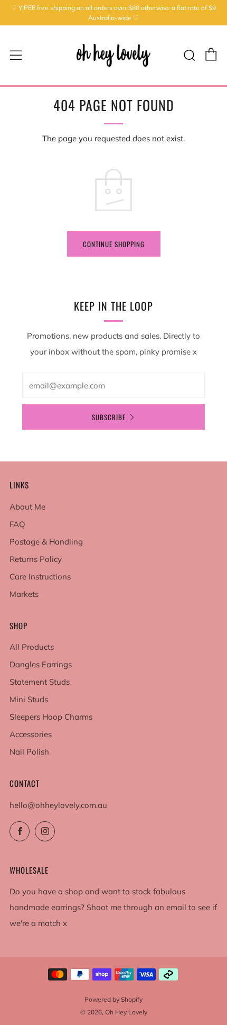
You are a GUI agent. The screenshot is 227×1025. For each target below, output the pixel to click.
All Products (32, 647)
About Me (27, 507)
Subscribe (109, 417)
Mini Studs (29, 699)
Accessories (31, 734)
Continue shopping (114, 244)
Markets (24, 594)
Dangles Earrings (41, 664)
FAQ (17, 524)
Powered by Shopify (113, 999)
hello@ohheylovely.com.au (58, 805)
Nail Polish (29, 752)
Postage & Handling (46, 542)
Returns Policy (36, 559)
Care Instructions (40, 577)
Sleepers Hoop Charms (51, 717)
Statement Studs (40, 682)
